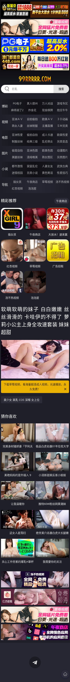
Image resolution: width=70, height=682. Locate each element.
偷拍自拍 (32, 135)
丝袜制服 (32, 126)
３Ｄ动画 (62, 119)
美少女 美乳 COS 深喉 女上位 (21, 400)
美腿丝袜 (17, 157)
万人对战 (47, 103)
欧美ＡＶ (47, 119)
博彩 (5, 106)
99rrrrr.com (35, 79)
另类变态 (62, 141)
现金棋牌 (47, 110)
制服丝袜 (17, 141)
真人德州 (32, 103)
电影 (5, 137)
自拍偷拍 (32, 119)
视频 (5, 122)
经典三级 (32, 141)
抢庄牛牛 (62, 110)
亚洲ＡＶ (17, 119)
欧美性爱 (62, 135)
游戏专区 (62, 103)
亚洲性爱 (17, 135)
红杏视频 (17, 188)
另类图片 (62, 157)
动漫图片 (62, 150)
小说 (5, 169)
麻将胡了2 (17, 110)
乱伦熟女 (47, 141)
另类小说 (32, 173)
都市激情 (17, 166)
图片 (5, 153)
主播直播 (47, 126)
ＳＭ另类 (62, 126)
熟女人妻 (17, 126)
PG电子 (17, 103)
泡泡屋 (32, 188)
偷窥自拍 (17, 150)
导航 (5, 184)
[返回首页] (65, 674)
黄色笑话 (47, 173)
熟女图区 (47, 157)
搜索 (61, 89)
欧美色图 (47, 150)
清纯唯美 (32, 157)
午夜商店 (32, 182)
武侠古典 (62, 166)
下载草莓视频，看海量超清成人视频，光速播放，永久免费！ (35, 386)
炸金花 (32, 110)
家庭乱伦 (32, 166)
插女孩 (17, 182)
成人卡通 (47, 135)
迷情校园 (17, 173)
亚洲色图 (32, 150)
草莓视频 (47, 182)
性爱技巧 (62, 173)
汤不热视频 (62, 182)
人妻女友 (47, 166)
